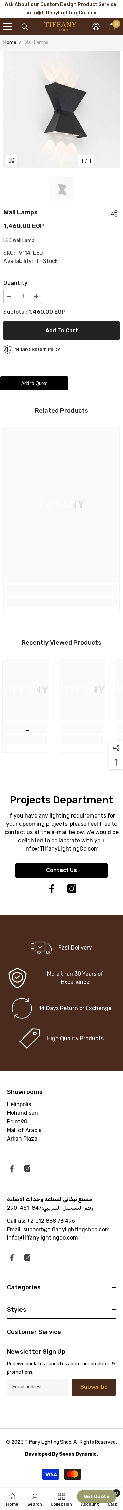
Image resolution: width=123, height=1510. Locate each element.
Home (9, 42)
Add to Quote (34, 383)
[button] (97, 1497)
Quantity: (16, 283)
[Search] (25, 27)
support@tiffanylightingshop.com (66, 1229)
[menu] (7, 26)
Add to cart (61, 330)
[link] (61, 590)
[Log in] (96, 26)
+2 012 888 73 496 (50, 1221)
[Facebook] (51, 888)
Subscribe (94, 1387)
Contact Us (61, 870)
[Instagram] (71, 888)
